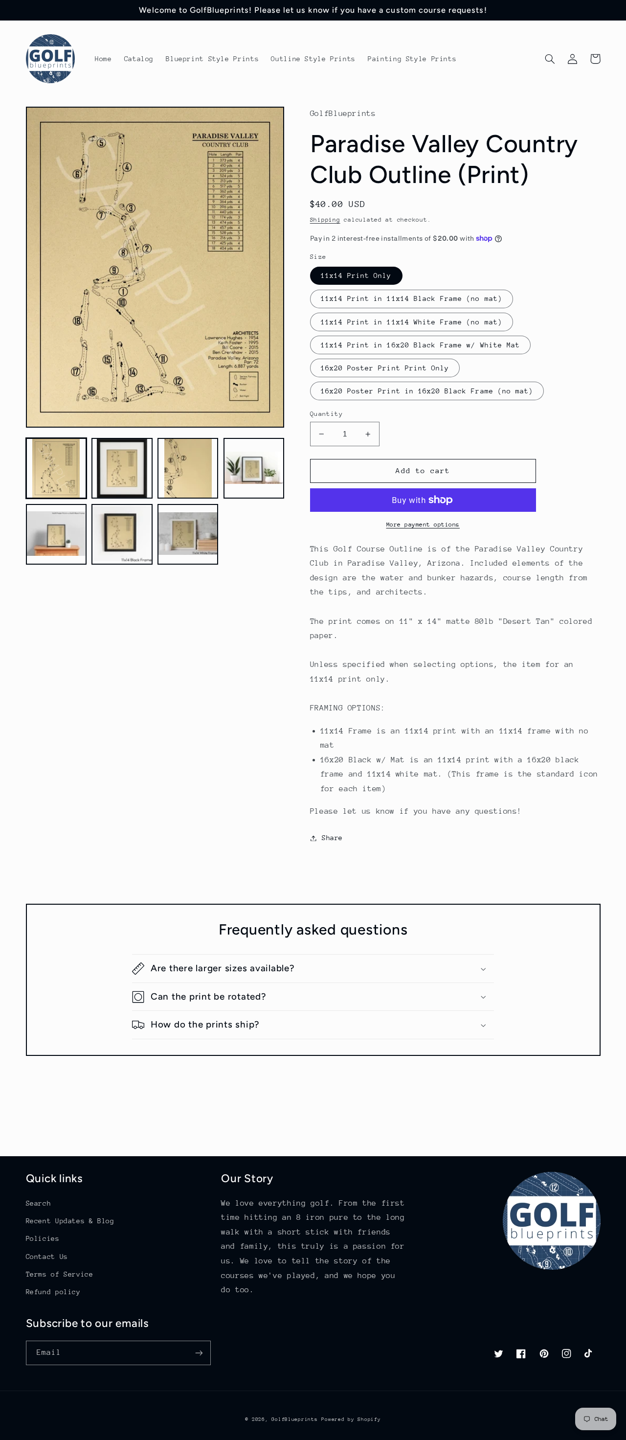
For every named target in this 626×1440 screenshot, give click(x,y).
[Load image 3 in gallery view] (187, 468)
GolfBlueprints (294, 1419)
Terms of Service (59, 1274)
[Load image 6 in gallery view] (121, 534)
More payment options (423, 524)
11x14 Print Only (356, 275)
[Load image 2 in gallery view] (121, 468)
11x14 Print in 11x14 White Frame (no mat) (411, 322)
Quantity (326, 413)
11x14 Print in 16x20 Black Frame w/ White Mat (420, 345)
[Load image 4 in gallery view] (254, 468)
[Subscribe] (198, 1353)
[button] (550, 58)
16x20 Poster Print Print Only (385, 368)
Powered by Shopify (350, 1419)
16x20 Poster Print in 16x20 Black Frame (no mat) (427, 391)
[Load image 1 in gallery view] (56, 468)
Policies (43, 1238)
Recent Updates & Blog (70, 1221)
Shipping (325, 219)
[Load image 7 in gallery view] (187, 534)
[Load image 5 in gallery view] (56, 534)
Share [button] (332, 838)
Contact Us (47, 1256)
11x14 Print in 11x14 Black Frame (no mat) (411, 298)
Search (38, 1203)
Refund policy (53, 1292)
